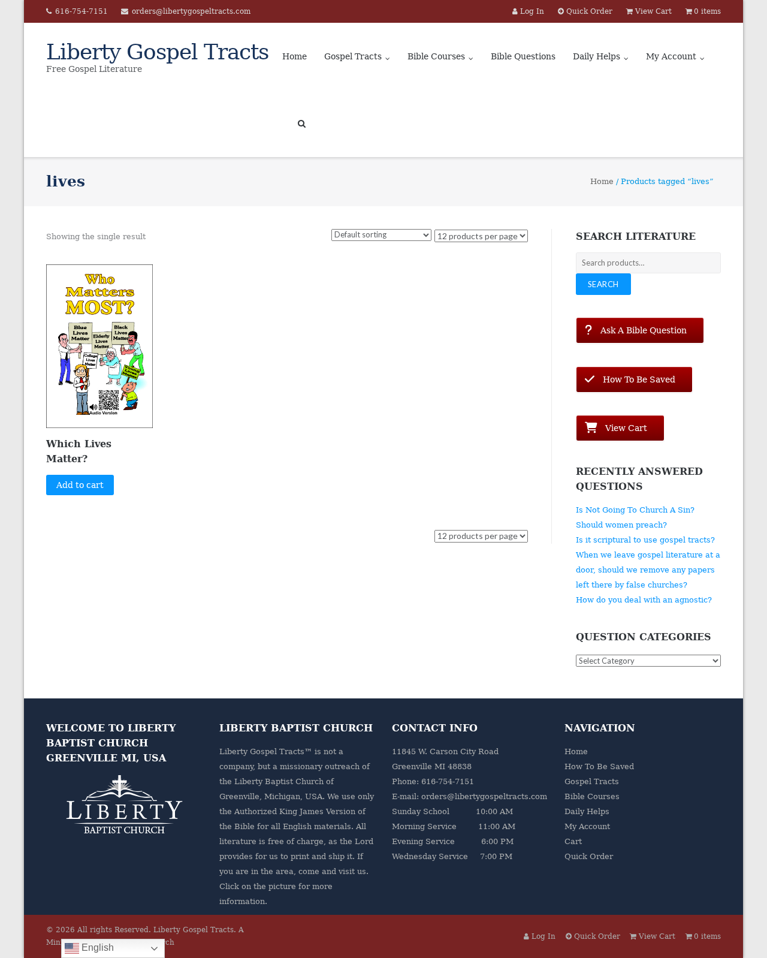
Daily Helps (596, 56)
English (96, 947)
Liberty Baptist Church (279, 781)
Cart (573, 841)
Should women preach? (621, 524)
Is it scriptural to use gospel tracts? (645, 539)
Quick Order (588, 856)
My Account (671, 56)
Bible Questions (523, 56)
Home (294, 56)
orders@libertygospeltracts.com (191, 11)
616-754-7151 (81, 11)
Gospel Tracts (353, 56)
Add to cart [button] (80, 485)
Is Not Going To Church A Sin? (635, 509)
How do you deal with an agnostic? (644, 599)
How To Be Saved (599, 766)
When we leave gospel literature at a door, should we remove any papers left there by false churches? (648, 569)
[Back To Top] (737, 929)
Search (603, 284)
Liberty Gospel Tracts (193, 930)
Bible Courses (436, 56)
